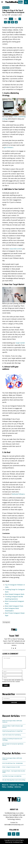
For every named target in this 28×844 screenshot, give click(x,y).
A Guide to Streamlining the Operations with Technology (12, 739)
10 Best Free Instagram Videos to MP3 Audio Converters (12, 721)
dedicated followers (18, 494)
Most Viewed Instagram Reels (14, 594)
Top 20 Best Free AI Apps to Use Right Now (11, 776)
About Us (5, 785)
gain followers (8, 147)
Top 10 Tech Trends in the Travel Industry (11, 735)
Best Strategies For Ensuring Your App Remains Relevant (12, 744)
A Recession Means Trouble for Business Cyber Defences (12, 726)
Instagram (6, 622)
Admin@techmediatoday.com (14, 824)
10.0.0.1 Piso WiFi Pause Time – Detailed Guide (12, 763)
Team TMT (7, 15)
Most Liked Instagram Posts (14, 606)
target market (20, 343)
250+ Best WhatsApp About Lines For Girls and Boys (13, 780)
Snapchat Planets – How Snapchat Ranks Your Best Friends (13, 771)
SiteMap (10, 787)
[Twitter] (13, 834)
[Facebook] (9, 834)
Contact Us (13, 785)
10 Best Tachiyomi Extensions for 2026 (11, 767)
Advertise (18, 787)
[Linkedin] (18, 834)
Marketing (6, 7)
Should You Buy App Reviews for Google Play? (12, 731)
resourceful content (15, 249)
